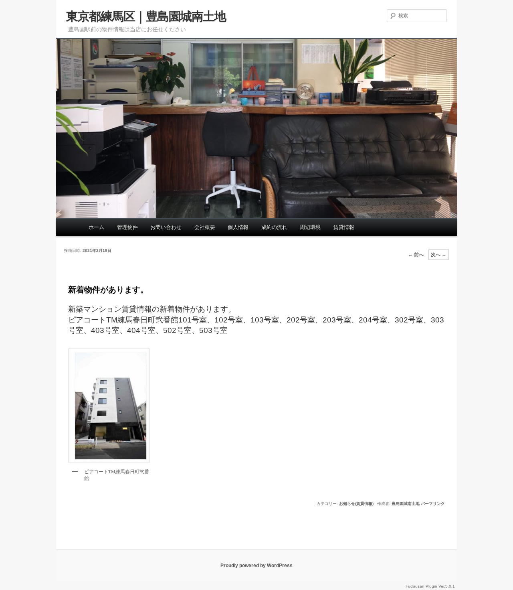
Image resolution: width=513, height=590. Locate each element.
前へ (416, 254)
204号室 (373, 320)
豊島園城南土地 (406, 503)
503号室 (213, 330)
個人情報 (238, 227)
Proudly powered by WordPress (256, 565)
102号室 (228, 320)
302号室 (409, 320)
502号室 (177, 330)
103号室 (264, 320)
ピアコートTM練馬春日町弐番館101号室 (137, 320)
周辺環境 (310, 227)
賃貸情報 (343, 227)
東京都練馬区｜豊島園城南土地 (146, 16)
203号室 (337, 320)
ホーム (96, 227)
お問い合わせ (166, 227)
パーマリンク (433, 503)
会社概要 (204, 227)
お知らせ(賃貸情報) (356, 503)
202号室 (301, 320)
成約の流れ (274, 227)
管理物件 (127, 227)
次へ (438, 254)
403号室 (105, 330)
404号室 (141, 330)
